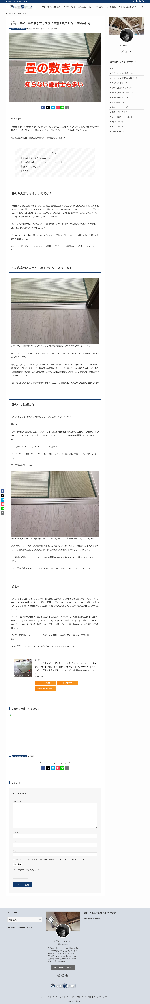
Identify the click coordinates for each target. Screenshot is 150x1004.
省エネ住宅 (117, 126)
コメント (17, 801)
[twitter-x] (133, 1)
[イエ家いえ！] (21, 6)
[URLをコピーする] (67, 107)
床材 (30, 29)
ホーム (43, 997)
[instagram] (136, 1)
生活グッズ (117, 121)
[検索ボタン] (141, 7)
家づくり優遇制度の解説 (122, 92)
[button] (43, 107)
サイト (15, 850)
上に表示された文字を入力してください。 (28, 869)
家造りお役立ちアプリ (121, 97)
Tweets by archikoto (92, 918)
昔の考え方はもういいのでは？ (37, 158)
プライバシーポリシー (101, 997)
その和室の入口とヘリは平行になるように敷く (44, 162)
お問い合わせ (64, 997)
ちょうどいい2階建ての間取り (124, 78)
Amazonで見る (45, 683)
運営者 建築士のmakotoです (81, 997)
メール (16, 841)
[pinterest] (139, 1)
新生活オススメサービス (122, 117)
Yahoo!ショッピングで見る (45, 689)
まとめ (26, 170)
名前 (15, 832)
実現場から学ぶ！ (120, 82)
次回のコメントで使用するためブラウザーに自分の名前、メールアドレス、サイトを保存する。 (51, 859)
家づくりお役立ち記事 (18, 29)
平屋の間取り (118, 102)
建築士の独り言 (119, 112)
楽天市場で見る (68, 683)
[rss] (142, 1)
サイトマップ (52, 997)
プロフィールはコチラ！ (63, 967)
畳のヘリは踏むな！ (32, 166)
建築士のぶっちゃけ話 (121, 107)
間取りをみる (118, 131)
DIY (114, 68)
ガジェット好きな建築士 (122, 73)
